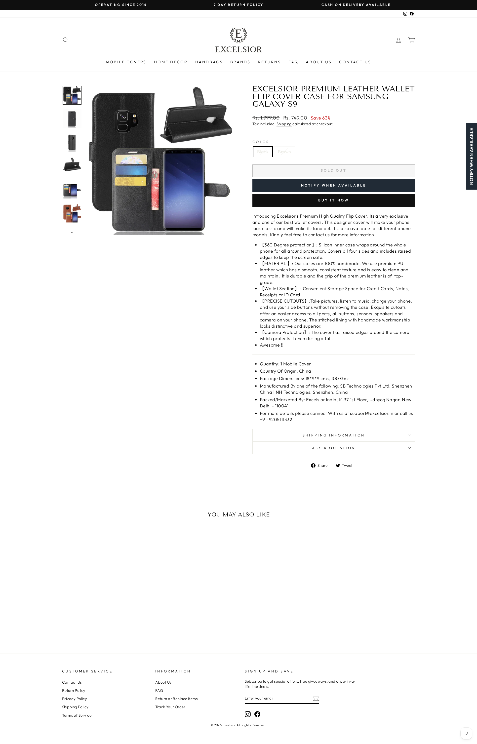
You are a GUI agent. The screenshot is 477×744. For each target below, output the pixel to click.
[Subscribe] (316, 698)
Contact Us (355, 61)
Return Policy (73, 690)
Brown (284, 152)
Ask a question (333, 448)
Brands (240, 61)
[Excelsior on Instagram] (248, 714)
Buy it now (333, 200)
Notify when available (333, 185)
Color (261, 142)
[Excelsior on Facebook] (257, 714)
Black (263, 152)
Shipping (284, 123)
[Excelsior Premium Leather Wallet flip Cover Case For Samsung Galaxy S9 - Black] (100, 618)
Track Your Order (170, 707)
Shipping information (334, 435)
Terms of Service (76, 715)
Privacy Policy (74, 698)
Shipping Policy (75, 707)
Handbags (209, 61)
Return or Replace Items (176, 698)
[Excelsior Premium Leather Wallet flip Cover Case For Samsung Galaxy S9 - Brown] (107, 618)
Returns (269, 61)
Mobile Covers (126, 61)
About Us (319, 61)
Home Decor (171, 61)
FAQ (293, 61)
